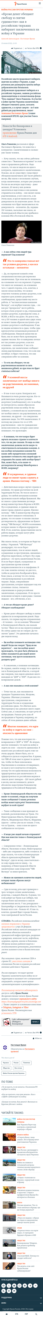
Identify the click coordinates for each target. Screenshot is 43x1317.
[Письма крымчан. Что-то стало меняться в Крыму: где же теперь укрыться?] (9, 1205)
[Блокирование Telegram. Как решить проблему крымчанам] (9, 1243)
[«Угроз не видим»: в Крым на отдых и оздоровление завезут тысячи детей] (9, 1217)
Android (12, 136)
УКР (26, 1314)
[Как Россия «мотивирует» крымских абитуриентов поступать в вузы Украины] (9, 1149)
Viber (25, 1008)
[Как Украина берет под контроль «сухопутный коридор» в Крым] (9, 1121)
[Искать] (36, 1314)
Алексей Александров (10, 39)
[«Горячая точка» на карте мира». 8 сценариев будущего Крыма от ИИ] (9, 1230)
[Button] (16, 48)
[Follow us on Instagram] (19, 1285)
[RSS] (3, 1291)
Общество (21, 1147)
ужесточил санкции (21, 961)
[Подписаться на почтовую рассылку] (14, 1291)
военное (5, 924)
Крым (19, 1228)
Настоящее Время (27, 39)
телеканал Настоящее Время (14, 113)
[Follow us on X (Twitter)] (9, 1285)
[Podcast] (9, 1291)
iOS (4, 136)
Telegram (7, 1008)
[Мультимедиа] (6, 1314)
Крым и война (23, 1135)
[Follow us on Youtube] (14, 1285)
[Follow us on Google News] (25, 1285)
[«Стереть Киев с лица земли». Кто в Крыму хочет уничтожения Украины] (9, 1137)
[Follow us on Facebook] (3, 1285)
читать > (35, 1022)
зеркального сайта (27, 999)
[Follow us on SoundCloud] (35, 1285)
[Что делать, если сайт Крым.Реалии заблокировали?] (9, 1266)
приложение (10, 133)
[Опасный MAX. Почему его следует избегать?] (9, 1255)
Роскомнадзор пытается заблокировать (19, 990)
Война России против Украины (17, 10)
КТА (16, 1314)
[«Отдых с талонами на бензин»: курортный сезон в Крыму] (9, 1177)
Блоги (19, 1203)
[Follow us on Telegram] (30, 1285)
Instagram (16, 1008)
